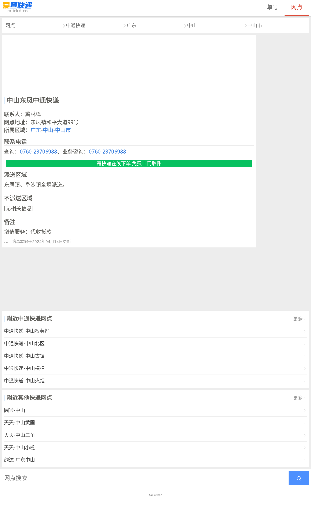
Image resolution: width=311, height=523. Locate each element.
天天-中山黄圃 (19, 423)
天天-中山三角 (19, 435)
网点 (297, 7)
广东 (131, 25)
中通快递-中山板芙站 (27, 331)
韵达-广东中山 (19, 460)
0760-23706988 (38, 152)
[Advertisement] (129, 65)
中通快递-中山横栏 (24, 368)
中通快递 (75, 25)
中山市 (255, 25)
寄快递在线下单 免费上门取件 (129, 163)
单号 (272, 7)
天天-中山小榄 (19, 447)
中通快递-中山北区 (24, 343)
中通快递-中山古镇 (24, 356)
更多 (298, 319)
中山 (192, 25)
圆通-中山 (14, 410)
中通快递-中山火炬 (24, 381)
